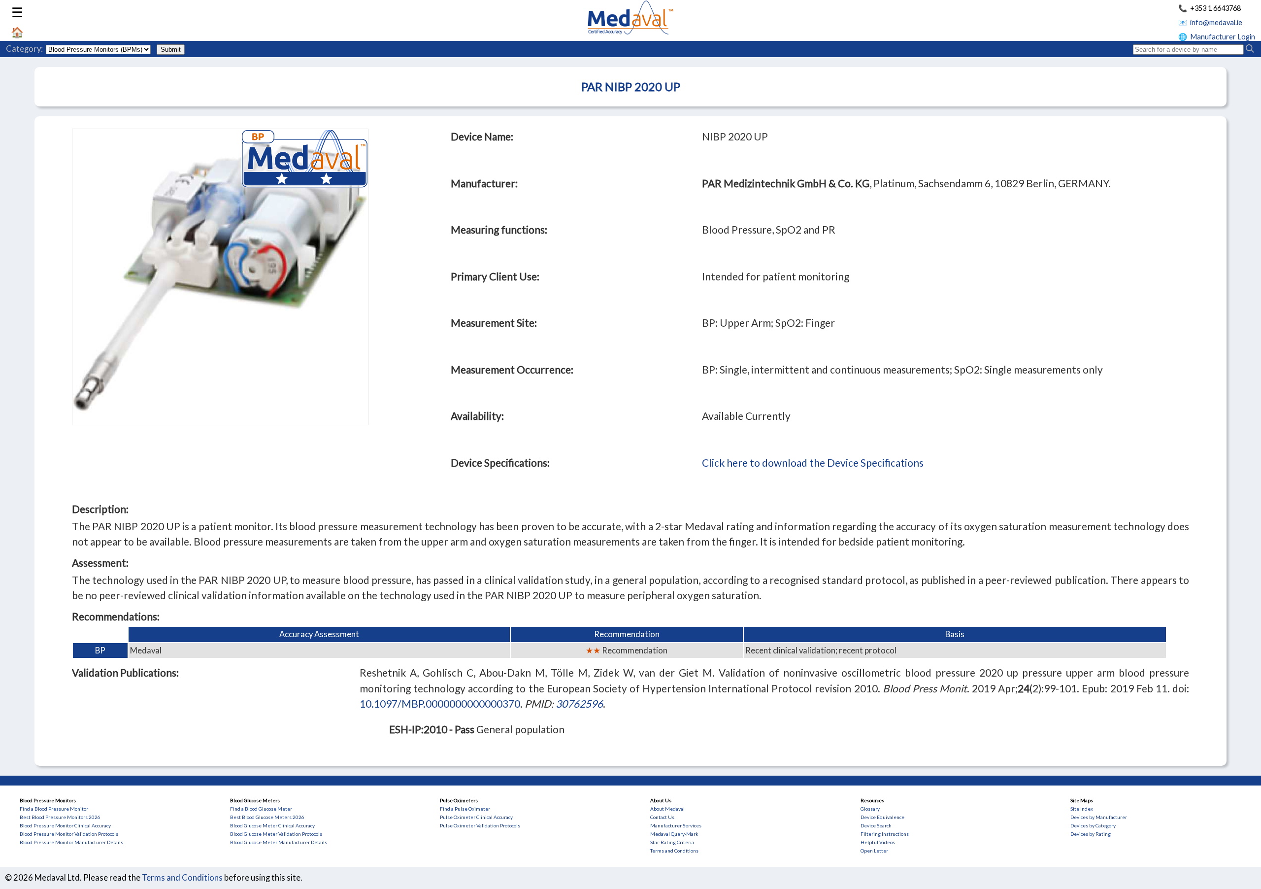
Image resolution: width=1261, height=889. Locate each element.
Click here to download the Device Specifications (813, 462)
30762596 (579, 703)
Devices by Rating (1090, 834)
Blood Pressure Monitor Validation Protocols (69, 834)
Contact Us (662, 817)
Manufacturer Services (675, 825)
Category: (24, 49)
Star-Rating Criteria (672, 842)
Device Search (876, 825)
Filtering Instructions (885, 834)
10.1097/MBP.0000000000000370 (440, 703)
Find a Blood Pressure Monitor (54, 809)
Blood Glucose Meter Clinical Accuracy (272, 825)
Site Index (1081, 809)
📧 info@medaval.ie (1210, 22)
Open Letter (874, 851)
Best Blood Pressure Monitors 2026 (60, 817)
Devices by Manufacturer (1098, 817)
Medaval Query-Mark (674, 834)
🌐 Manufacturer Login (1216, 37)
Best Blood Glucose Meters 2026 (267, 817)
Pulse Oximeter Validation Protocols (480, 825)
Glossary (870, 809)
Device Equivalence (882, 817)
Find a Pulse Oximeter (465, 809)
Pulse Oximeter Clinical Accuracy (476, 817)
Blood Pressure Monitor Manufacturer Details (71, 842)
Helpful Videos (878, 842)
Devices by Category (1093, 825)
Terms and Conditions (674, 851)
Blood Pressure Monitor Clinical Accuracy (65, 825)
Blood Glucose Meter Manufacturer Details (278, 842)
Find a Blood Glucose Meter (261, 809)
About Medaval (667, 809)
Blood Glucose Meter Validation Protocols (276, 834)
